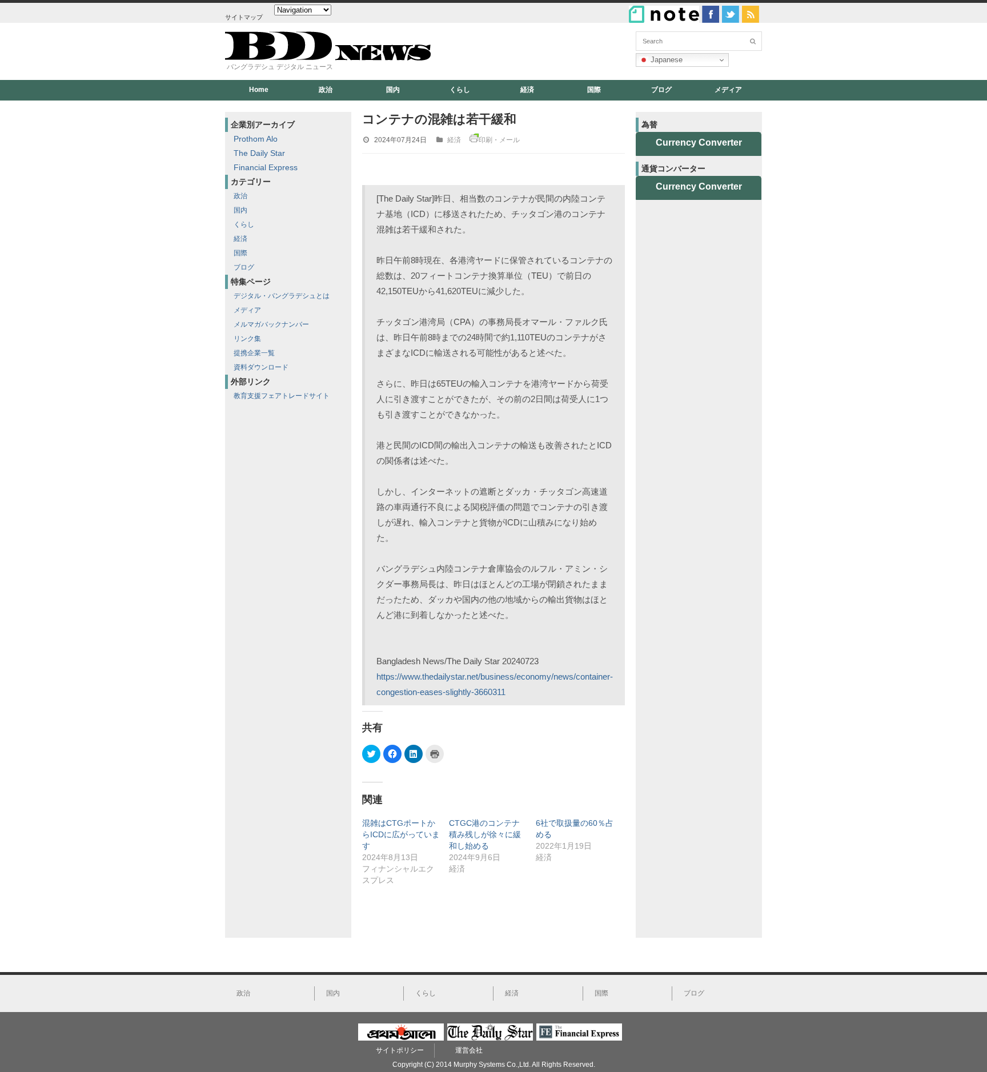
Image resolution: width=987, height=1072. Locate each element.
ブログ (661, 90)
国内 (393, 90)
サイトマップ (244, 17)
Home (258, 90)
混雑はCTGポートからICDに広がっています (401, 834)
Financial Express (266, 167)
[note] (664, 14)
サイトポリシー (400, 1050)
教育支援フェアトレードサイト (282, 396)
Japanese (665, 59)
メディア (728, 90)
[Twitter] (730, 14)
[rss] (750, 14)
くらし (460, 90)
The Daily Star (259, 153)
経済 (527, 90)
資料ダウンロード (261, 367)
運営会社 (469, 1050)
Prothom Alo (256, 138)
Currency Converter (699, 142)
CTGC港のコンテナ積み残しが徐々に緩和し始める (485, 834)
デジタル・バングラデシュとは (282, 296)
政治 (325, 90)
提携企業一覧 (254, 353)
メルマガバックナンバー (271, 324)
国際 (594, 90)
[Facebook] (710, 14)
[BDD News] (328, 58)
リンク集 (247, 339)
